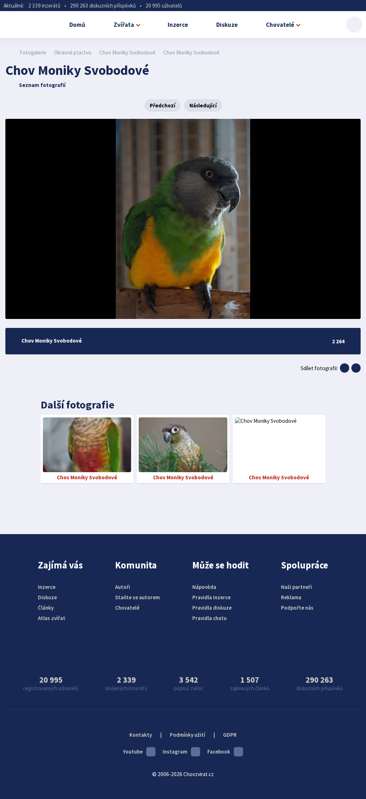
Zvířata (124, 25)
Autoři (122, 586)
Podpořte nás (297, 607)
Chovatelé (280, 25)
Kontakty (140, 734)
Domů (77, 25)
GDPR (230, 734)
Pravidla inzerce (211, 597)
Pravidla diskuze (212, 607)
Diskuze (227, 25)
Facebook (218, 751)
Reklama (291, 597)
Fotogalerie (33, 52)
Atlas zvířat (51, 618)
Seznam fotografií (42, 85)
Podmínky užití (187, 734)
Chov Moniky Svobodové (127, 52)
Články (46, 607)
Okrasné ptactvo (73, 52)
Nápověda (204, 586)
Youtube (133, 751)
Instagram (175, 751)
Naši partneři (296, 586)
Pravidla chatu (209, 618)
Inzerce (178, 25)
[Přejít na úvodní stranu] (9, 52)
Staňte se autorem (137, 597)
